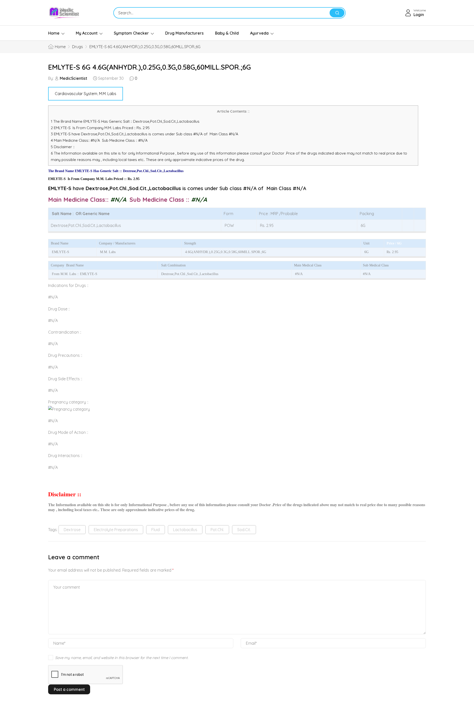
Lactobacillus (185, 529)
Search (337, 12)
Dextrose (72, 529)
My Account (87, 33)
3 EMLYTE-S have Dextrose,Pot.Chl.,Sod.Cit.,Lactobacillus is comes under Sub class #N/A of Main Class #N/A (144, 134)
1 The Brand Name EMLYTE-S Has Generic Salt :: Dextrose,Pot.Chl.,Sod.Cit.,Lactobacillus (125, 121)
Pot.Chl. (217, 529)
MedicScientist (73, 78)
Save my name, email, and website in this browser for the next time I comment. (121, 657)
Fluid (155, 529)
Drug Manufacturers (184, 33)
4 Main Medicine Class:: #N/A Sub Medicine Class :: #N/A (100, 140)
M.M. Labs (107, 93)
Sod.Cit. (244, 529)
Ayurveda (259, 33)
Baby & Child (227, 33)
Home (53, 33)
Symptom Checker (131, 33)
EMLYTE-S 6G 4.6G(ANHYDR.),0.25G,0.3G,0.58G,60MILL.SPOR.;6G (149, 67)
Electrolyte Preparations (116, 529)
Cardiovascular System (76, 93)
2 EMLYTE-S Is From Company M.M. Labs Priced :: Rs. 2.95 (100, 127)
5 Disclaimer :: (63, 146)
